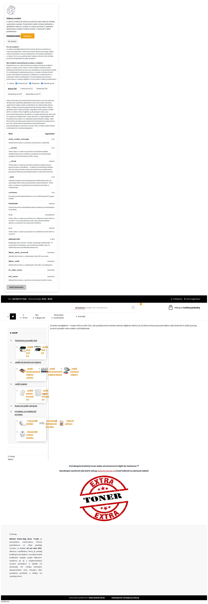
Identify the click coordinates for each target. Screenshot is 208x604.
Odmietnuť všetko (13, 36)
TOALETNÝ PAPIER (32, 422)
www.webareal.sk (97, 598)
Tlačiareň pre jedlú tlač (26, 340)
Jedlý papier (21, 384)
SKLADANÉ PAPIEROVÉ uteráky (51, 424)
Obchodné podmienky (59, 316)
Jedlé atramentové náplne (28, 362)
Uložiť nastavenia (16, 287)
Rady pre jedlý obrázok (26, 406)
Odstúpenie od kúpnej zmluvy (125, 598)
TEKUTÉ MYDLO (69, 422)
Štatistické (35, 83)
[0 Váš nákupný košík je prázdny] (184, 308)
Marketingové (48, 83)
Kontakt (81, 316)
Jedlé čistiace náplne (74, 371)
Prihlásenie (177, 299)
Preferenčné (23, 83)
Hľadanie (80, 307)
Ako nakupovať (40, 316)
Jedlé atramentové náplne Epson (55, 371)
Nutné (11, 83)
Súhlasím (28, 36)
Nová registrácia (193, 299)
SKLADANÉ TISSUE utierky (31, 434)
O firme (25, 316)
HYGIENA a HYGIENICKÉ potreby (25, 413)
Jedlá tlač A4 (44, 350)
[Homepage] (13, 316)
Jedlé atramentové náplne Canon (33, 373)
